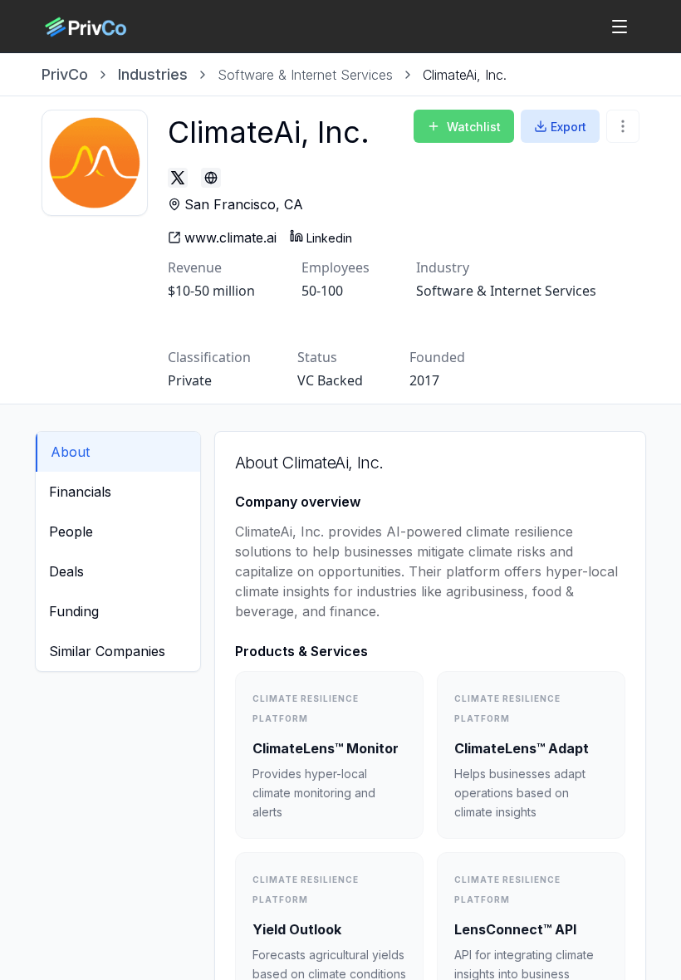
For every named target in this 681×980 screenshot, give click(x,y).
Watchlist (474, 127)
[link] (465, 75)
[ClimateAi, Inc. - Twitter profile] (178, 178)
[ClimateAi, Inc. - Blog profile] (211, 178)
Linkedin (329, 238)
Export (568, 127)
